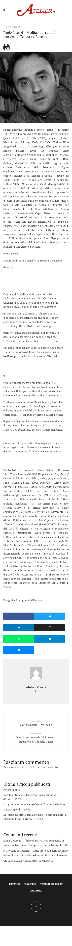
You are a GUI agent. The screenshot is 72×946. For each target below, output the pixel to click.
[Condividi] (18, 616)
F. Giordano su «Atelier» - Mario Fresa (24, 850)
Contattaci (30, 884)
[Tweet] (49, 616)
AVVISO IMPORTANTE (40, 860)
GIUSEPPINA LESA (13, 860)
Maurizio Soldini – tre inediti (36, 723)
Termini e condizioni (51, 884)
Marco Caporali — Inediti (17, 809)
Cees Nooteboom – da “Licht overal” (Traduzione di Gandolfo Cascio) (36, 737)
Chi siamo (14, 884)
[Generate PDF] (6, 47)
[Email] (49, 627)
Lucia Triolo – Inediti (56, 845)
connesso (22, 767)
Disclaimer (36, 890)
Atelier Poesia (36, 687)
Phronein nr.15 (11, 789)
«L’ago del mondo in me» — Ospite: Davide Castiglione (34, 804)
